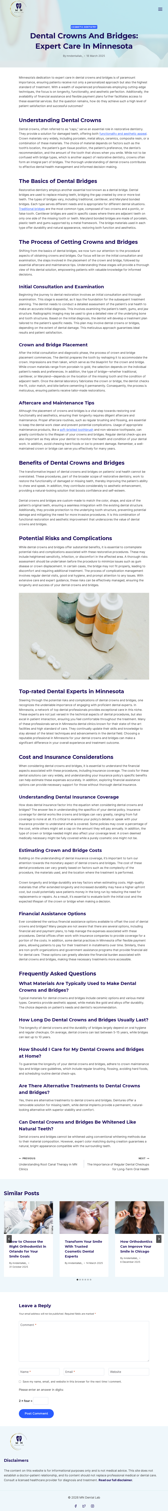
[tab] (77, 1279)
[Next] (158, 1239)
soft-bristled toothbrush (76, 429)
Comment (28, 1325)
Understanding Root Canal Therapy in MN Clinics (48, 1164)
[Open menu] (160, 9)
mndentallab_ (75, 55)
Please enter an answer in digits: (41, 1389)
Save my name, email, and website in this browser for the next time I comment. (72, 1381)
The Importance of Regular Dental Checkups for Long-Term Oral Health (118, 1164)
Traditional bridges (32, 209)
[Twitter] (84, 1506)
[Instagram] (92, 1506)
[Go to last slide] (9, 1239)
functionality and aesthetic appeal (123, 133)
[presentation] (28, 1217)
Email (70, 1372)
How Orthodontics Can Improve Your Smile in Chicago (136, 1246)
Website (115, 1372)
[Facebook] (75, 1506)
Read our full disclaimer (115, 1480)
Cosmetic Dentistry (83, 27)
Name (25, 1372)
